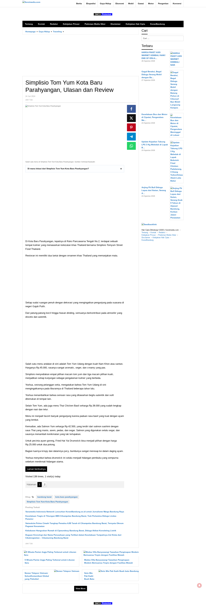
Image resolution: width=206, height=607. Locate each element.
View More (80, 588)
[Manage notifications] (199, 585)
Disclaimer (146, 237)
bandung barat (44, 497)
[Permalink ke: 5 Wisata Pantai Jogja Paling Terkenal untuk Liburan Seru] (51, 553)
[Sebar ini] (131, 109)
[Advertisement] (80, 55)
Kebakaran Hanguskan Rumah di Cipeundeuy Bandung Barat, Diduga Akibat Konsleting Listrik (70, 530)
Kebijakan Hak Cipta (161, 237)
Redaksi (162, 232)
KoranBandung (147, 240)
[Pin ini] (131, 127)
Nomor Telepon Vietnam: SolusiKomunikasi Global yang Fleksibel (37, 576)
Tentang (145, 232)
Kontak (153, 232)
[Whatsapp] (131, 146)
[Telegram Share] (131, 137)
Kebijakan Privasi (149, 235)
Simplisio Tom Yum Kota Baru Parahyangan (47, 502)
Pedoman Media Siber (167, 235)
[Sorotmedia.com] (31, 2)
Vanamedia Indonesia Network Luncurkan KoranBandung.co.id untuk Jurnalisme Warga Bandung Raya (74, 512)
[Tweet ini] (131, 118)
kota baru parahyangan (66, 497)
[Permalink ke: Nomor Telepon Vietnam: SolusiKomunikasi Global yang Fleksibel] (66, 571)
